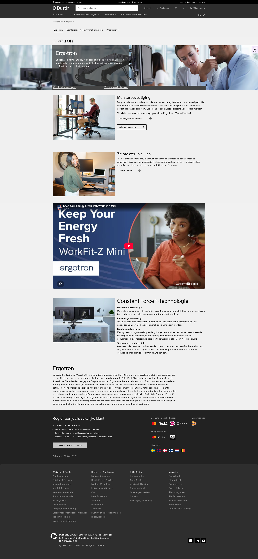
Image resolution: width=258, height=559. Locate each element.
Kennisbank (110, 14)
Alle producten (125, 170)
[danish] (165, 450)
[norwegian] (159, 450)
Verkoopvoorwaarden (63, 492)
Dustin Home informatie (64, 521)
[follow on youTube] (203, 540)
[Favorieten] (183, 8)
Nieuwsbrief (175, 480)
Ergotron (58, 30)
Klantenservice (60, 476)
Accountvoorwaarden (63, 496)
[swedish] (153, 450)
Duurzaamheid (137, 488)
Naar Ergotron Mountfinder (131, 118)
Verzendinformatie (62, 484)
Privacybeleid (60, 500)
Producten (58, 14)
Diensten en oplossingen (84, 14)
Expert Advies (176, 488)
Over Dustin (136, 480)
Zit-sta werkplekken (116, 87)
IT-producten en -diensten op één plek (67, 2)
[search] (134, 8)
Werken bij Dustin (139, 484)
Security (95, 500)
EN (204, 15)
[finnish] (171, 450)
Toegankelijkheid (61, 517)
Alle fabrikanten (177, 496)
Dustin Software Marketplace (106, 512)
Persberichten (137, 476)
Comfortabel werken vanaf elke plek (85, 30)
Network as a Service (102, 488)
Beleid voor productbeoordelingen (70, 512)
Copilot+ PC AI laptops (180, 508)
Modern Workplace (101, 484)
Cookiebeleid (59, 504)
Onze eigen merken (140, 492)
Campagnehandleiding (64, 508)
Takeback (96, 508)
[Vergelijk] (175, 8)
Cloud (94, 492)
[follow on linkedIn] (197, 540)
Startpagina (58, 22)
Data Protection (99, 496)
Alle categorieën (177, 492)
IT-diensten (97, 504)
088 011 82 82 (71, 456)
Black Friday (175, 504)
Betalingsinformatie (63, 480)
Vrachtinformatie (61, 488)
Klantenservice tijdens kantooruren (191, 2)
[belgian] (183, 450)
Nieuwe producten (178, 500)
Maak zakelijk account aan (70, 445)
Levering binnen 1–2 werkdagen (130, 2)
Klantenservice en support (134, 14)
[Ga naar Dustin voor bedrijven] (61, 8)
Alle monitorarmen (127, 127)
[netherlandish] (177, 450)
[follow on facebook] (191, 540)
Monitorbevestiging (65, 87)
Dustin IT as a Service (102, 480)
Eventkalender (176, 484)
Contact (134, 496)
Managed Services (100, 476)
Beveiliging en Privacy (141, 500)
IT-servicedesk (98, 517)
